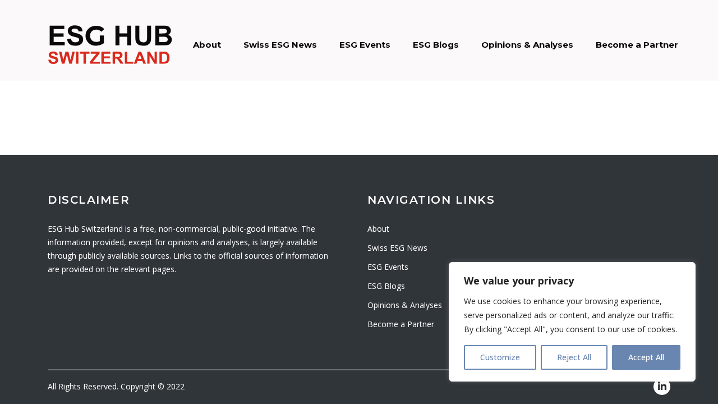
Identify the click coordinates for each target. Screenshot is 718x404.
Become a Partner (637, 44)
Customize (500, 357)
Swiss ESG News (280, 44)
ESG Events (364, 44)
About (207, 44)
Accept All (646, 357)
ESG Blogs (436, 44)
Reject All (574, 357)
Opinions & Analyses (527, 44)
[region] (572, 322)
